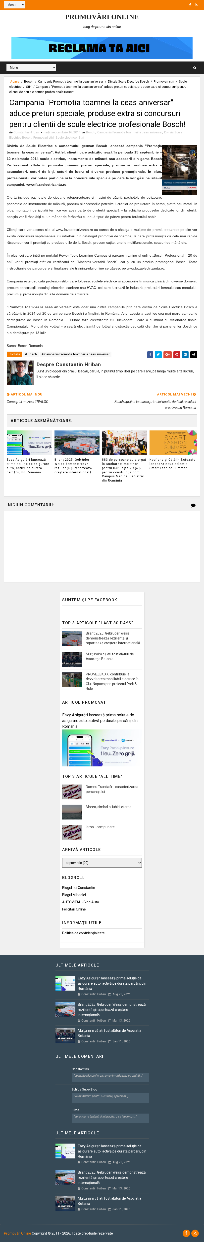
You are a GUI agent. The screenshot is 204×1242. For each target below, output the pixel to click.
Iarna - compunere (100, 827)
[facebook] (190, 5)
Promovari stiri (164, 81)
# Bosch (31, 354)
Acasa (14, 81)
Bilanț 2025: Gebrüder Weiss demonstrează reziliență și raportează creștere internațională (73, 466)
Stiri (29, 87)
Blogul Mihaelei (74, 895)
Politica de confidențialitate (83, 933)
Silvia (75, 1110)
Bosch (28, 81)
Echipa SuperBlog (84, 1089)
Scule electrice (66, 137)
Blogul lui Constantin (78, 888)
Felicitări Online (74, 909)
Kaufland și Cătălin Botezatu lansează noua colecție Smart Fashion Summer (173, 464)
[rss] (196, 5)
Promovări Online (102, 17)
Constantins (80, 1069)
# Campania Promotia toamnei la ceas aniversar (75, 354)
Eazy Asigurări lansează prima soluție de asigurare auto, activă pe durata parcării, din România (28, 466)
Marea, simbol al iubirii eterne (109, 807)
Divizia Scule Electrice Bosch (128, 81)
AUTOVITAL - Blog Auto (80, 902)
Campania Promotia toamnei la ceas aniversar (70, 81)
